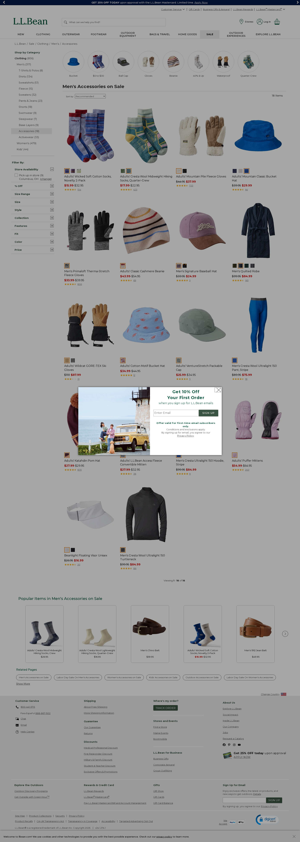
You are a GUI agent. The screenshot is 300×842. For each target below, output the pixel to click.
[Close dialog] (218, 390)
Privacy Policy (185, 435)
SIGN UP (208, 413)
